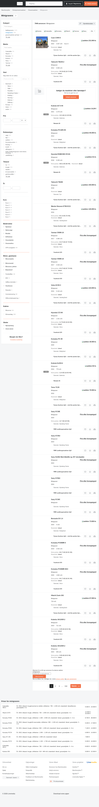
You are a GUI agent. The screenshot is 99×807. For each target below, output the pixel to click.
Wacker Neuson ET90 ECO (61, 206)
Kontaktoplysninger (8, 773)
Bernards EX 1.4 (57, 518)
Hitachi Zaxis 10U (57, 595)
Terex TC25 (55, 387)
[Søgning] (27, 3)
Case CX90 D (56, 38)
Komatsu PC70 (7, 741)
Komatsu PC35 (7, 723)
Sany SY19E (55, 411)
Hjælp (4, 770)
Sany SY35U (55, 436)
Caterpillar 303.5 (6, 746)
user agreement (71, 679)
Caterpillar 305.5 (6, 706)
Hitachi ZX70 (6, 712)
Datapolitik (29, 770)
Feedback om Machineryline (34, 777)
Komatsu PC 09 (56, 339)
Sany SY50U (55, 478)
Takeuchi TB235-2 (57, 62)
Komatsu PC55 (7, 718)
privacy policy (60, 679)
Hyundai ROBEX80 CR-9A (60, 154)
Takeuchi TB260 (57, 182)
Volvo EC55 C (56, 285)
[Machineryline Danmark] (8, 3)
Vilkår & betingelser (32, 767)
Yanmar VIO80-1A (57, 232)
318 (66, 686)
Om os (4, 767)
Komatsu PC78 (7, 732)
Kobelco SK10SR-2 (58, 619)
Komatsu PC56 (7, 728)
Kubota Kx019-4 (57, 363)
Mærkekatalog (30, 780)
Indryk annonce (71, 97)
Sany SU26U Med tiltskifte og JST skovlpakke (67, 457)
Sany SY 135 (6, 737)
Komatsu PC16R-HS (58, 130)
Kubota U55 (6, 751)
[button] (90, 55)
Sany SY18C (55, 499)
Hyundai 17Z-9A (57, 312)
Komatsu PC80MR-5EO (59, 569)
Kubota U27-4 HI (57, 106)
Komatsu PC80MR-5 (58, 543)
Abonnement (39, 676)
